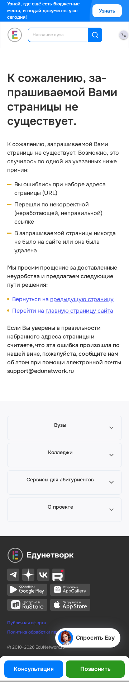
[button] (64, 428)
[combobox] (63, 35)
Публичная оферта (26, 623)
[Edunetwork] (15, 35)
